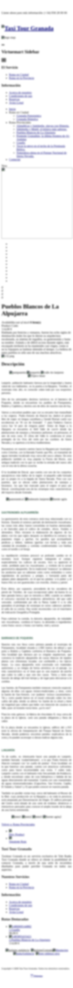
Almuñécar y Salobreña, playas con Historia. (42, 125)
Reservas (14, 99)
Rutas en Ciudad (19, 74)
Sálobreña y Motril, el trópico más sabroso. (41, 129)
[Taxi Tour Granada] (27, 28)
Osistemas (36, 976)
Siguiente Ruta (17, 841)
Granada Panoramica (28, 115)
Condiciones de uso (20, 96)
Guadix (20, 142)
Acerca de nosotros (20, 92)
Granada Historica (27, 119)
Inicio (12, 109)
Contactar (14, 159)
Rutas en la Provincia (21, 78)
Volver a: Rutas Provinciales (18, 824)
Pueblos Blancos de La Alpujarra (35, 132)
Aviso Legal (16, 102)
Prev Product (16, 834)
